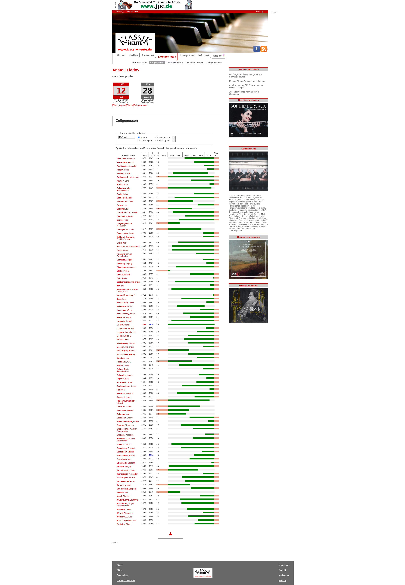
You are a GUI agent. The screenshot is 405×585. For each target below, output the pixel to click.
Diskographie (119, 105)
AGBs (119, 570)
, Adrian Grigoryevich (127, 430)
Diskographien (174, 62)
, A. (126, 295)
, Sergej (124, 321)
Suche (218, 55)
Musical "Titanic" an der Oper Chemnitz (247, 81)
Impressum (284, 565)
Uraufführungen (195, 62)
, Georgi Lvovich (127, 212)
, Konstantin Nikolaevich (126, 439)
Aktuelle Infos (139, 62)
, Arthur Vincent (126, 332)
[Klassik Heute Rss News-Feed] (263, 51)
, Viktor (122, 184)
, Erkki (123, 339)
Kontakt (282, 570)
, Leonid (125, 375)
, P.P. (123, 209)
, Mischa (125, 452)
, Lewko (124, 397)
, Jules (122, 220)
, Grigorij (124, 260)
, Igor (120, 286)
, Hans (123, 365)
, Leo (123, 358)
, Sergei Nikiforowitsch (125, 504)
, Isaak (125, 233)
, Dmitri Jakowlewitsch (123, 370)
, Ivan (123, 414)
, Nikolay (124, 444)
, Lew (122, 205)
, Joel (121, 243)
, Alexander (128, 177)
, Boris (123, 170)
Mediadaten (284, 575)
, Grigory (124, 264)
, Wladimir (125, 393)
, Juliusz (124, 517)
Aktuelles (148, 55)
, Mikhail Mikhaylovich (127, 290)
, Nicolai (124, 336)
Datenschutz (122, 575)
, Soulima (126, 463)
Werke (129, 105)
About (119, 565)
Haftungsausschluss (126, 580)
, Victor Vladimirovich (128, 246)
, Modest (126, 351)
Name (144, 137)
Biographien (157, 62)
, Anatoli (125, 162)
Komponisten (167, 56)
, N (121, 390)
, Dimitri (125, 303)
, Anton (123, 173)
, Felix (124, 198)
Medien (133, 55)
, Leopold (126, 489)
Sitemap (259, 12)
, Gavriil (123, 379)
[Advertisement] (149, 550)
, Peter (126, 470)
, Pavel (125, 216)
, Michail (123, 275)
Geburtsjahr (165, 137)
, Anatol (123, 325)
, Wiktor (124, 310)
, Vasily (124, 306)
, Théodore (126, 159)
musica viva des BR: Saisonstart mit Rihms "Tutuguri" (246, 86)
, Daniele (126, 166)
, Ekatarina (127, 500)
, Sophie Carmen (126, 238)
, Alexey (126, 455)
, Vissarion (125, 435)
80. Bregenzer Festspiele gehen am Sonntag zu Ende (245, 75)
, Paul (121, 299)
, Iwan (124, 485)
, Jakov (124, 509)
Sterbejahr (164, 140)
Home (121, 55)
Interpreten (187, 55)
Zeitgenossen (214, 62)
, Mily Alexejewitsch (123, 189)
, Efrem (124, 524)
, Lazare (125, 418)
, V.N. (124, 362)
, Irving (122, 194)
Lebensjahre (147, 140)
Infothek (203, 55)
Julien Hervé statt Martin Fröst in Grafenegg (244, 93)
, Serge (126, 314)
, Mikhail (123, 271)
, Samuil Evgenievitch (124, 255)
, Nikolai (125, 328)
